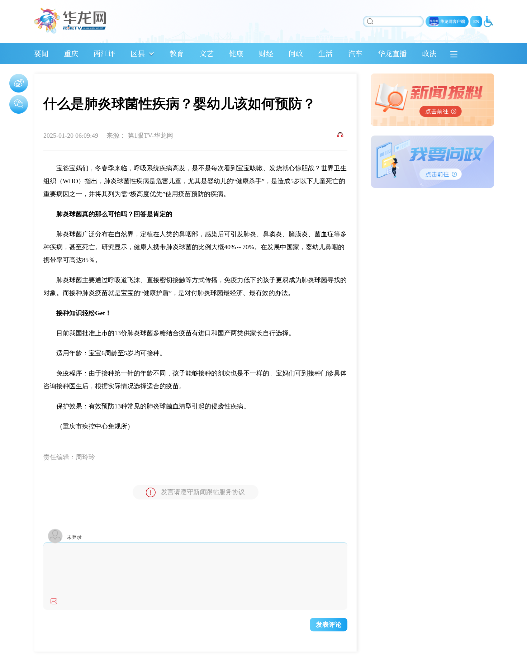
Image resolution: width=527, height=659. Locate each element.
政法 (429, 53)
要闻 (41, 53)
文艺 (206, 53)
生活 (325, 53)
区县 (137, 53)
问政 (296, 53)
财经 (266, 53)
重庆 (71, 53)
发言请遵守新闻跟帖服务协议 (203, 492)
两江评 (104, 53)
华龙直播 (392, 53)
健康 (236, 53)
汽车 (355, 53)
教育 (177, 53)
